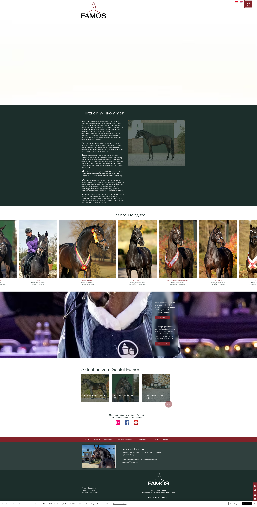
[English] (241, 1)
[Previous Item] (3, 249)
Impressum (156, 497)
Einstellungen (234, 504)
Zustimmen (246, 504)
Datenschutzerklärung (120, 504)
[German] (236, 1)
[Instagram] (118, 422)
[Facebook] (127, 422)
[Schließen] (254, 503)
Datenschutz (164, 497)
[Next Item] (253, 249)
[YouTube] (136, 422)
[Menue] (248, 4)
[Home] (255, 490)
